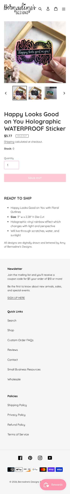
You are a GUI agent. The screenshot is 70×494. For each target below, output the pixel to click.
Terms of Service (18, 434)
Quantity (9, 158)
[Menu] (64, 8)
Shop (10, 330)
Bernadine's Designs (28, 481)
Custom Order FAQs (20, 340)
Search (11, 320)
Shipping (9, 141)
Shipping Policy (17, 405)
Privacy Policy (16, 415)
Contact (12, 359)
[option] (19, 93)
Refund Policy (16, 424)
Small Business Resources (24, 369)
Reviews (12, 350)
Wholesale (14, 379)
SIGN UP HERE (16, 297)
